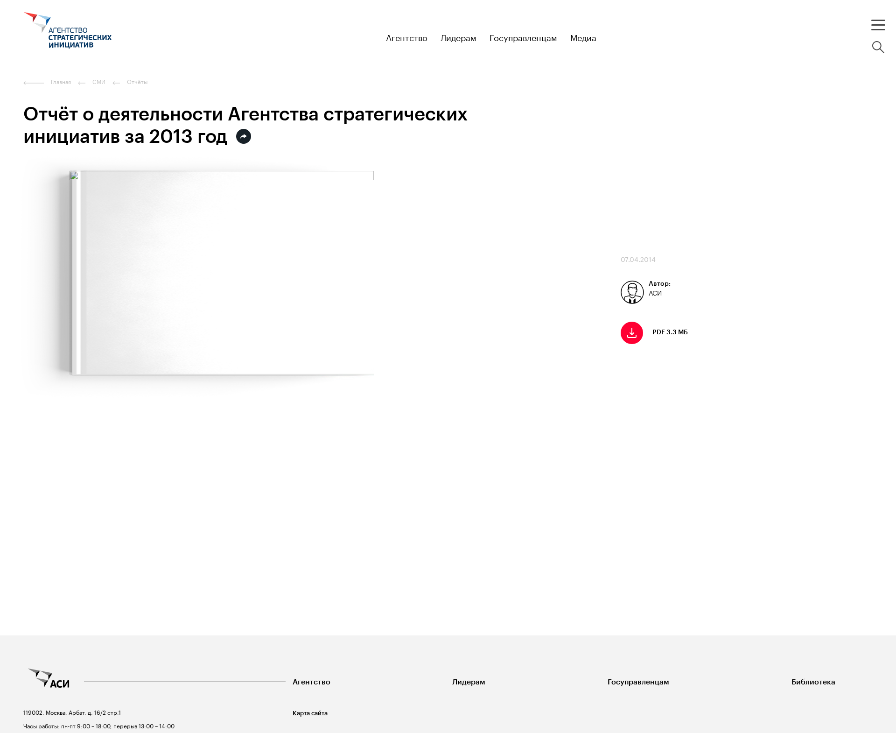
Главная (61, 81)
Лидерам (468, 681)
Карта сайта (310, 713)
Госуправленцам (638, 681)
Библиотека (813, 681)
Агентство (311, 681)
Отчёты (137, 81)
